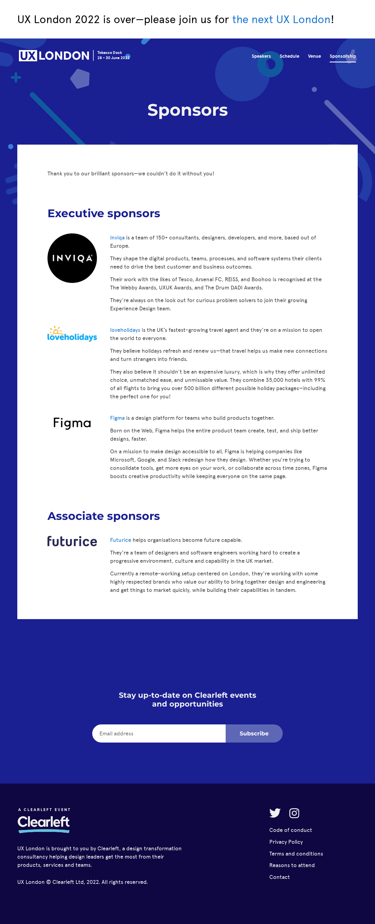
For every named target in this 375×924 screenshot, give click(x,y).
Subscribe (254, 733)
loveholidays (125, 330)
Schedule (289, 56)
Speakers (261, 56)
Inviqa (117, 237)
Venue (314, 56)
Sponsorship (343, 56)
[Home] (54, 57)
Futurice (120, 540)
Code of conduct (290, 830)
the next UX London (281, 19)
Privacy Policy (286, 842)
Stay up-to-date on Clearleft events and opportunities (187, 699)
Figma (117, 418)
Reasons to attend (292, 865)
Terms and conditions (296, 853)
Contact (279, 877)
